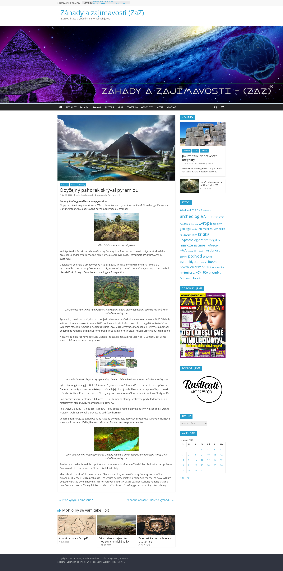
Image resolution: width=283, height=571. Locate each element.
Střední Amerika (217, 267)
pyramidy (116, 195)
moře (209, 245)
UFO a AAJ (97, 107)
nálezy (190, 251)
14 (189, 459)
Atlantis (185, 223)
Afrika (184, 210)
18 (215, 459)
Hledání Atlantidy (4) (103, 2)
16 (202, 459)
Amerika (195, 210)
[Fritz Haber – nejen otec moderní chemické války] (116, 517)
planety (183, 256)
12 (221, 454)
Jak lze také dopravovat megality (199, 158)
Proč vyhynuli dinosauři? (76, 500)
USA (204, 272)
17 (208, 459)
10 (208, 454)
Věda (120, 107)
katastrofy (185, 234)
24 (208, 465)
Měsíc (183, 250)
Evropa (205, 223)
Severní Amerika (190, 267)
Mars (204, 240)
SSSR (205, 267)
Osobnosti (147, 107)
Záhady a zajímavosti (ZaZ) (102, 12)
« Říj (182, 477)
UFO (197, 272)
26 (221, 465)
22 (196, 465)
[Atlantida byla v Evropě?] (76, 517)
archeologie (102, 195)
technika (186, 273)
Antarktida (207, 211)
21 (189, 465)
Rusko (212, 261)
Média (160, 107)
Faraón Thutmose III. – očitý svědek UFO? (211, 184)
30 (202, 470)
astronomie (217, 217)
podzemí (207, 256)
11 (215, 454)
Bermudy (194, 224)
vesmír (214, 272)
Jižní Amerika (216, 229)
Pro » (188, 477)
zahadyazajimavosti (84, 195)
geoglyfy (217, 223)
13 (182, 459)
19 (221, 459)
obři (196, 250)
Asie (110, 195)
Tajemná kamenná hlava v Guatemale (155, 539)
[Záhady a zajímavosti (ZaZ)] (60, 107)
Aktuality (71, 107)
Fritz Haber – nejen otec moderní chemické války (114, 539)
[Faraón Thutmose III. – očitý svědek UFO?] (189, 181)
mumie (216, 245)
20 (182, 465)
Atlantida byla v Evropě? (73, 538)
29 (196, 470)
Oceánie (202, 251)
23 (202, 465)
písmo (196, 262)
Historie (109, 107)
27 (182, 470)
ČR (181, 278)
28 (189, 470)
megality (214, 240)
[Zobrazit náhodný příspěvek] (222, 107)
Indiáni (194, 229)
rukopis (203, 261)
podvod (195, 256)
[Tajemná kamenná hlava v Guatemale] (156, 517)
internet (203, 229)
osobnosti (213, 250)
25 (215, 465)
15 (196, 459)
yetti (222, 273)
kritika (203, 234)
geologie (185, 229)
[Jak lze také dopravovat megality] (203, 123)
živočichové (191, 278)
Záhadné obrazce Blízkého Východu (150, 500)
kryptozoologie (190, 240)
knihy (194, 234)
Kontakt (171, 107)
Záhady (84, 107)
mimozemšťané (192, 245)
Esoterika (132, 107)
